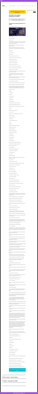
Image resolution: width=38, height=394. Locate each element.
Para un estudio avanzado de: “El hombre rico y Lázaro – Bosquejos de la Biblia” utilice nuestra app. (17, 20)
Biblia (2, 0)
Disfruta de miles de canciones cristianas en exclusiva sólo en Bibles (17, 370)
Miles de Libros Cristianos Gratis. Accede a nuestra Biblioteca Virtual (17, 12)
